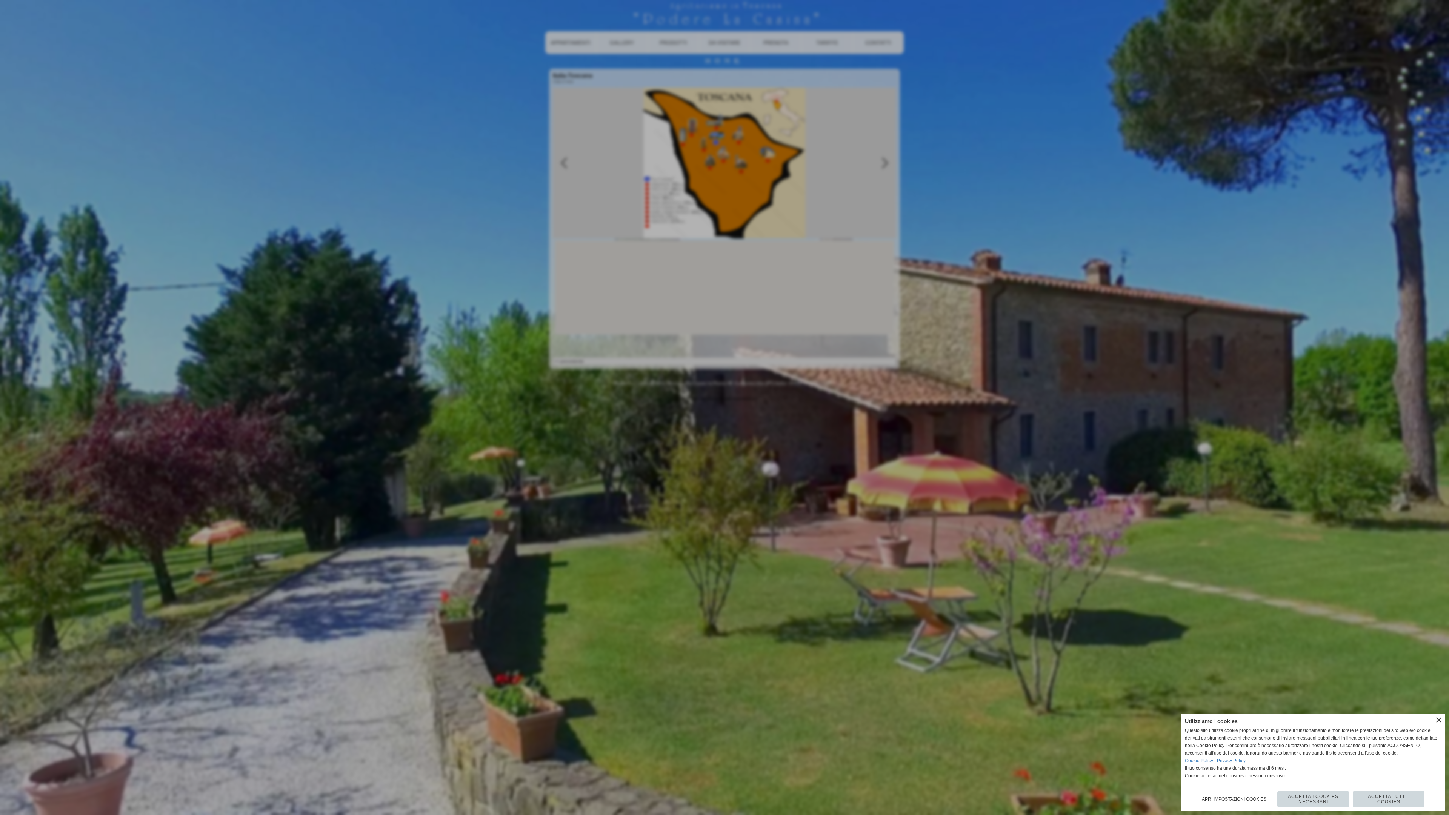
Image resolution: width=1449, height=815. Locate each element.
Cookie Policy (1199, 760)
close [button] (1438, 719)
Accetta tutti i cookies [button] (1389, 799)
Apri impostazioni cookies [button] (1234, 799)
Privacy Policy (1231, 760)
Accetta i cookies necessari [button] (1313, 799)
